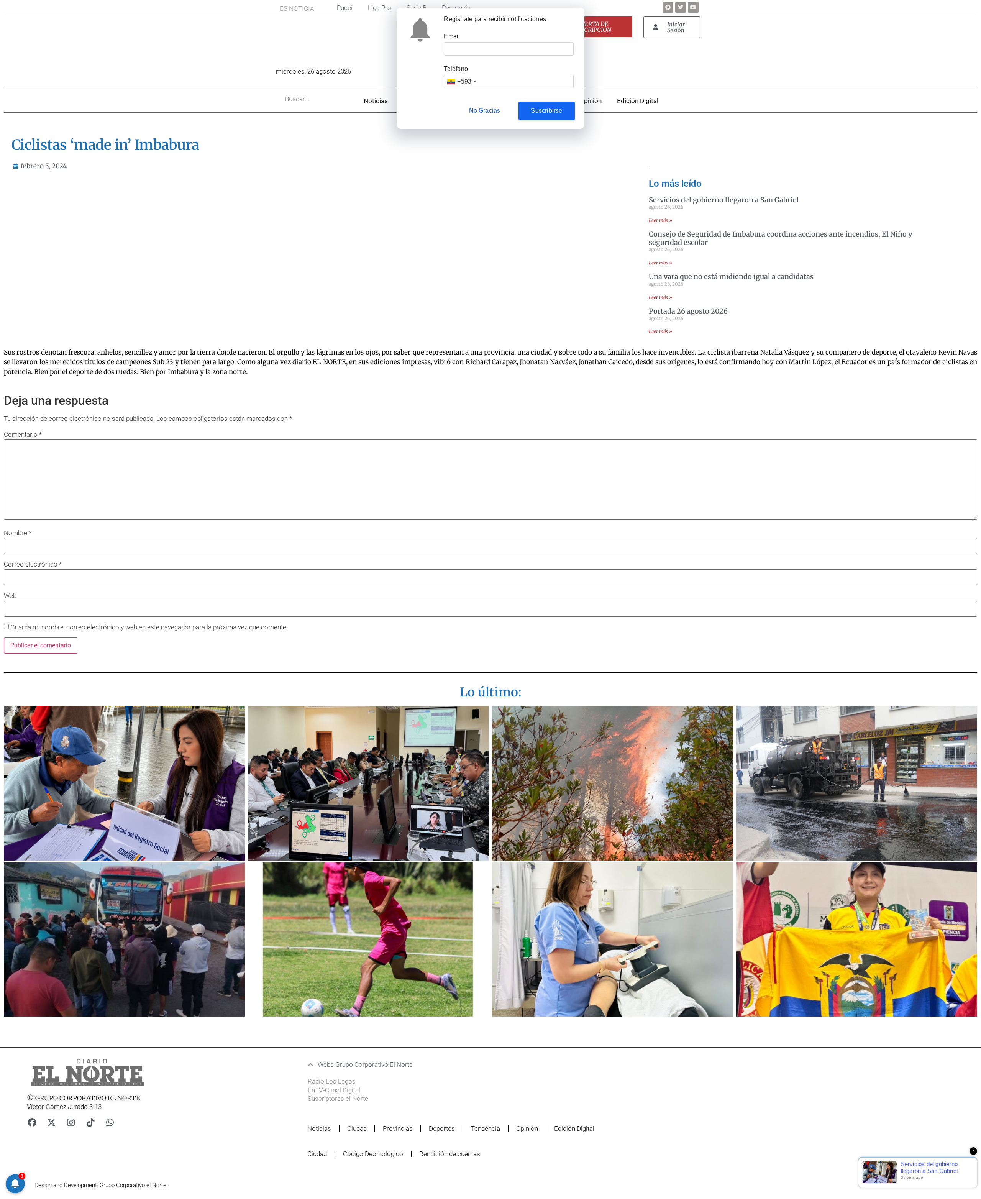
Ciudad (357, 1128)
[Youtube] (693, 7)
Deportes (442, 1128)
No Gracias (484, 110)
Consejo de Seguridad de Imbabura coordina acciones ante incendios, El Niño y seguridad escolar (780, 238)
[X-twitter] (51, 1123)
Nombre (17, 533)
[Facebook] (668, 7)
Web (10, 596)
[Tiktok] (90, 1123)
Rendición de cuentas (449, 1154)
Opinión (590, 101)
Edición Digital (637, 101)
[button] (461, 1065)
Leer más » (660, 220)
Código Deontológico (373, 1154)
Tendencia (485, 1128)
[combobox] (461, 81)
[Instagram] (71, 1123)
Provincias (398, 1128)
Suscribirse (546, 110)
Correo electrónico (33, 564)
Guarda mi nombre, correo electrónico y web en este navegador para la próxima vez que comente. (149, 627)
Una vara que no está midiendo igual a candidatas (731, 276)
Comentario (23, 434)
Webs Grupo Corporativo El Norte (365, 1064)
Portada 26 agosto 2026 (688, 311)
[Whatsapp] (110, 1123)
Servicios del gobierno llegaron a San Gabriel (724, 199)
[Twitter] (680, 7)
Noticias (376, 101)
